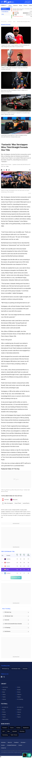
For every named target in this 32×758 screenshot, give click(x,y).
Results (19, 689)
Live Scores (5, 687)
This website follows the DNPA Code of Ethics (11, 750)
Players (19, 696)
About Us (10, 742)
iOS (2, 517)
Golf (3, 731)
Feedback (16, 742)
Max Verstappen (8, 503)
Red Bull (6, 499)
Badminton (26, 727)
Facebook (5, 513)
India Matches (5, 11)
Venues (4, 699)
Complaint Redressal (11, 745)
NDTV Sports (23, 511)
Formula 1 (3, 5)
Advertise (3, 742)
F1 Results (17, 511)
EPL (3, 14)
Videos (4, 694)
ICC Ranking (20, 699)
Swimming (5, 735)
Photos (25, 5)
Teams (4, 696)
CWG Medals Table (8, 616)
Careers (20, 745)
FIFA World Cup (7, 612)
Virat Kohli (6, 619)
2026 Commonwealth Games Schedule (13, 623)
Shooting (22, 731)
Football (14, 509)
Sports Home (3, 21)
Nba (8, 731)
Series (18, 687)
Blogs (20, 5)
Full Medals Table (16, 577)
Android (27, 515)
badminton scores (10, 511)
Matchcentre (5, 719)
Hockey (18, 727)
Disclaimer (23, 742)
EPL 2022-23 (20, 707)
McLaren (15, 499)
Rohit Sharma (7, 631)
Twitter (17, 513)
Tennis (12, 727)
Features (15, 5)
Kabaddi (14, 731)
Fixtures (4, 689)
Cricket (9, 509)
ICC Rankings (7, 627)
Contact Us (3, 747)
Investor (3, 745)
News (10, 5)
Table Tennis (13, 735)
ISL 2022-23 (5, 707)
